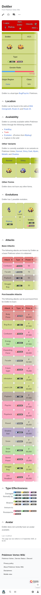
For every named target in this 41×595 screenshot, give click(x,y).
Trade (6, 132)
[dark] (18, 278)
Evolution (8, 135)
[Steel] (17, 498)
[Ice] (17, 495)
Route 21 (15, 109)
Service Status (20, 558)
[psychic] (19, 62)
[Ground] (32, 511)
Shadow (15, 154)
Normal (19, 151)
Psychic (26, 93)
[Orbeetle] (35, 24)
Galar (8, 84)
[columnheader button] (7, 260)
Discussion (13, 15)
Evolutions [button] (11, 194)
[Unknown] (25, 498)
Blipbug (28, 135)
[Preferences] (33, 592)
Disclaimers (8, 570)
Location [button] (10, 101)
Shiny (25, 151)
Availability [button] (11, 117)
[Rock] (32, 504)
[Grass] (25, 511)
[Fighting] (17, 511)
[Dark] (25, 501)
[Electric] (25, 492)
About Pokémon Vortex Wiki (14, 567)
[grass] (19, 343)
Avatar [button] (9, 522)
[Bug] (9, 224)
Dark (30, 151)
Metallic (5, 154)
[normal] (18, 272)
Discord (29, 558)
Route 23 (27, 109)
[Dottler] (20, 28)
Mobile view (8, 574)
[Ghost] (32, 501)
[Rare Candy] (20, 211)
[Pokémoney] (28, 314)
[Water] (32, 498)
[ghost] (19, 432)
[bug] (11, 62)
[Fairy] (32, 492)
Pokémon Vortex (8, 558)
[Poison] (32, 495)
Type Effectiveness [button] (16, 488)
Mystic (35, 151)
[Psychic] (30, 226)
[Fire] (17, 504)
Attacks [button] (9, 240)
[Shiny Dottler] (23, 170)
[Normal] (25, 495)
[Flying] (25, 504)
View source (2, 15)
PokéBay (8, 129)
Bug (20, 93)
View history (8, 15)
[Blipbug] (5, 27)
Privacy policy (8, 563)
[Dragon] (17, 492)
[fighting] (19, 316)
